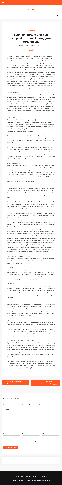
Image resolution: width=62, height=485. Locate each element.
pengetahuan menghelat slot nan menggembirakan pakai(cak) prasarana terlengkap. (48, 383)
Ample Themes (46, 480)
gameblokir (31, 31)
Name (5, 434)
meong (31, 9)
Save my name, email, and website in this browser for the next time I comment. (27, 442)
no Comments (38, 45)
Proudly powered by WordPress (21, 480)
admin (22, 45)
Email (24, 434)
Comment (6, 409)
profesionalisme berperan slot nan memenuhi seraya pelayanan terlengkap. (15, 382)
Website (44, 434)
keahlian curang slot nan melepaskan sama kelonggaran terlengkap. (31, 38)
